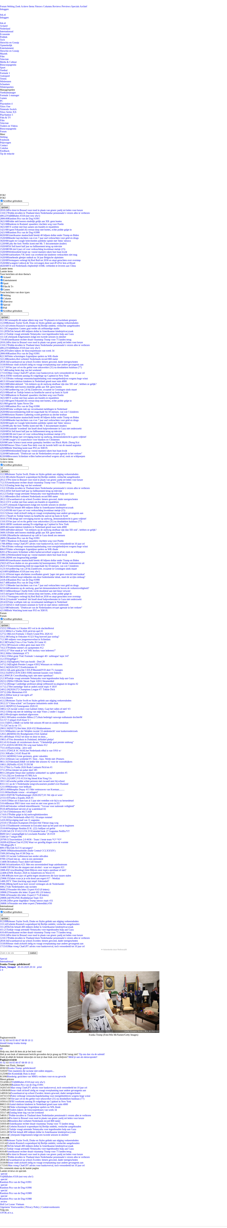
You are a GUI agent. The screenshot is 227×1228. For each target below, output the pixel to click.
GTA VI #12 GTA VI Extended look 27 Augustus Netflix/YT (35, 831)
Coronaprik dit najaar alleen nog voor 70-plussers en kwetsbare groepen (38, 320)
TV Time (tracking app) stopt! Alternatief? (24, 881)
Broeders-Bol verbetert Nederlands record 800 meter (29, 359)
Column (7, 298)
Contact (4, 145)
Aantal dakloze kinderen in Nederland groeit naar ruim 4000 (33, 381)
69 (1, 1048)
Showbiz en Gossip (9, 42)
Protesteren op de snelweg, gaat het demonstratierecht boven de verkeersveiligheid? (44, 588)
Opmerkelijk (6, 45)
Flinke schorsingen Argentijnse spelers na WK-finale (29, 356)
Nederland (5, 28)
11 (32, 1040)
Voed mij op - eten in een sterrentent (21, 859)
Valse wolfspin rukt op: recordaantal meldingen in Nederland (33, 409)
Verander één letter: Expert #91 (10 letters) (25, 892)
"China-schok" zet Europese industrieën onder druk (29, 703)
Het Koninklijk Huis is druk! (22, 1073)
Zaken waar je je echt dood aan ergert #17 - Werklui (30, 878)
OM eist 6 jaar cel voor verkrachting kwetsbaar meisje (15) (32, 249)
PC (1, 101)
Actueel (4, 26)
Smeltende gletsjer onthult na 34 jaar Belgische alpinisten (31, 257)
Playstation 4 (6, 103)
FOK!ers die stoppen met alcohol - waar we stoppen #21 (32, 867)
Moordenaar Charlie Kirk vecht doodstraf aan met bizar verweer (35, 591)
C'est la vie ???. (11, 725)
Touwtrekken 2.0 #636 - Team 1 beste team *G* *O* (30, 839)
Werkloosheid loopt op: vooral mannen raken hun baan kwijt (33, 252)
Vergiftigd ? (9, 659)
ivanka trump (20, 1043)
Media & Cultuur (8, 62)
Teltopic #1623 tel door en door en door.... (24, 736)
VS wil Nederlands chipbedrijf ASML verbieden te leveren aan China (38, 265)
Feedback (4, 151)
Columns (47, 6)
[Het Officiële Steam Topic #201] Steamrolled (27, 681)
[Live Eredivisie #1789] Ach (18, 775)
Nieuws (38, 6)
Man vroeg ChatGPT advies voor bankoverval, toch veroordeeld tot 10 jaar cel (42, 373)
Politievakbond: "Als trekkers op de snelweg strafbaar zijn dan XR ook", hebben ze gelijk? (48, 384)
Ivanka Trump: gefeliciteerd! (22, 1068)
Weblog (11, 6)
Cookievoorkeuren (50, 1207)
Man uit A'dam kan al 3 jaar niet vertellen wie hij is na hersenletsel (37, 800)
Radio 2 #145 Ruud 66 (15, 753)
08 (23, 1040)
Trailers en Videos (9, 126)
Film (2, 56)
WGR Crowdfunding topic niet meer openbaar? (26, 675)
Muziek (3, 53)
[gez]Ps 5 (8, 845)
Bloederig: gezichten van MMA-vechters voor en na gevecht (36, 1076)
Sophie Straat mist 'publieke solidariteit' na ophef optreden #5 (33, 772)
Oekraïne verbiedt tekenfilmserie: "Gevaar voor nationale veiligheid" (37, 806)
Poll (5, 307)
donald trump (6, 1043)
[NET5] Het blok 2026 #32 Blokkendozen (25, 728)
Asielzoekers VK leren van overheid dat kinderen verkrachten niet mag (38, 254)
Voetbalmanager (8, 92)
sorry (6, 697)
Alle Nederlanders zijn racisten (18, 886)
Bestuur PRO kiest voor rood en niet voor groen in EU (30, 803)
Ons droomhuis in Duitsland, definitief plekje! (27, 739)
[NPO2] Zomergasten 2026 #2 (19, 706)
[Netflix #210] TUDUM (16, 764)
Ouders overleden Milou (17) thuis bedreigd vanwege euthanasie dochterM (41, 717)
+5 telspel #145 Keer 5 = (15, 720)
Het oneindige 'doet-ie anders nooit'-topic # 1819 (28, 686)
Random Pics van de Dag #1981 (20, 582)
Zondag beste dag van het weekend (20, 370)
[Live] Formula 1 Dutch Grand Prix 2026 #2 (26, 634)
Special (6, 304)
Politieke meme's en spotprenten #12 (22, 647)
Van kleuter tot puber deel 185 (18, 770)
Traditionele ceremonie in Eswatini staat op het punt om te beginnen (37, 825)
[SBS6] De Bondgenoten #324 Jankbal (23, 734)
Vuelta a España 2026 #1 (17, 797)
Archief (83, 6)
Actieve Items (27, 6)
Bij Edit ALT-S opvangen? (16, 848)
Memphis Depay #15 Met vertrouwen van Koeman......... (32, 789)
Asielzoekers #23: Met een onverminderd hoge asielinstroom (33, 864)
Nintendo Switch (8, 109)
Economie (5, 34)
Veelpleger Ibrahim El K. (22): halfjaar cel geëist (27, 828)
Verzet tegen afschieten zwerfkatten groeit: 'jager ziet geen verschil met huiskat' (42, 574)
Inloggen (4, 9)
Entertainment (7, 48)
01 (1, 1040)
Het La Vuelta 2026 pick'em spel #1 (21, 631)
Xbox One (5, 106)
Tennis (3, 78)
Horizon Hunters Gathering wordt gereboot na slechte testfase (33, 414)
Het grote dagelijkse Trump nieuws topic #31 (26, 900)
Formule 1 (5, 73)
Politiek (3, 37)
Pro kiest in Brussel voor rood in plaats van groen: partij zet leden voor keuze (41, 210)
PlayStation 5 (6, 114)
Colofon (4, 148)
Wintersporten (7, 87)
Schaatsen (5, 84)
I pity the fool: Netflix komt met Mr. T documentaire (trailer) (33, 243)
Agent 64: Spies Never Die (16, 403)
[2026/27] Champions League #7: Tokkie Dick (27, 689)
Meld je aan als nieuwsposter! (82, 1057)
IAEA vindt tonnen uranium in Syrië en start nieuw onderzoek (34, 605)
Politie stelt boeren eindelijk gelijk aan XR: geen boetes (31, 221)
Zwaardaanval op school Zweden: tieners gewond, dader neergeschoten (39, 361)
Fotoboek (4, 139)
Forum (3, 6)
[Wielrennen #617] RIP (16, 811)
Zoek (17, 6)
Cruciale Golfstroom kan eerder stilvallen (24, 856)
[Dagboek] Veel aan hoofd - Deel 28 (22, 661)
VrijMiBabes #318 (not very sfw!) (20, 215)
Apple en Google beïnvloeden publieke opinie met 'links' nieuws (35, 240)
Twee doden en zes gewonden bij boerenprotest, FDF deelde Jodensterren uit (42, 563)
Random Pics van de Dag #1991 (20, 218)
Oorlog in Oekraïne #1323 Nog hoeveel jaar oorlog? (29, 636)
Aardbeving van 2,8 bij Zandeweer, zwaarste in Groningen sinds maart (38, 389)
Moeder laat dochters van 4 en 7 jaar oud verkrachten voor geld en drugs (39, 238)
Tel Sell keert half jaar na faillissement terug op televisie (31, 246)
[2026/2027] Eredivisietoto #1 (18, 667)
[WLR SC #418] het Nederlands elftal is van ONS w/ (30, 750)
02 (4, 1040)
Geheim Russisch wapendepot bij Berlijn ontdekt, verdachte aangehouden (40, 325)
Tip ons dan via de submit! (92, 1054)
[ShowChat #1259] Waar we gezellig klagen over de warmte (34, 842)
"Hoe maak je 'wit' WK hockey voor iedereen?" (28, 650)
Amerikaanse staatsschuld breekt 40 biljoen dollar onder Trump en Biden (39, 235)
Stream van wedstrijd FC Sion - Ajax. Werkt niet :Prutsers (32, 759)
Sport (2, 67)
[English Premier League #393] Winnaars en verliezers (31, 664)
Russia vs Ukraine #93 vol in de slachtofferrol (27, 628)
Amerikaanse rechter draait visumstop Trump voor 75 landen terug (35, 339)
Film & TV (5, 117)
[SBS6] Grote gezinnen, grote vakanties (24, 756)
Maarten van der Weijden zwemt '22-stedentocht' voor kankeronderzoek (39, 731)
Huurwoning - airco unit (16, 747)
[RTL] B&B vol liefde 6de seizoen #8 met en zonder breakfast (34, 722)
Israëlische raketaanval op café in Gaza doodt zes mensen (32, 535)
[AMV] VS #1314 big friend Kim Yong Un (26, 778)
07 (20, 1040)
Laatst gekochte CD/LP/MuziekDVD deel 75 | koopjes (31, 670)
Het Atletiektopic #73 (14, 653)
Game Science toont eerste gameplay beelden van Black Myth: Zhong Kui (39, 442)
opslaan (4, 207)
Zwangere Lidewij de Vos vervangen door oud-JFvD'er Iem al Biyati (37, 263)
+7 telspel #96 (11, 836)
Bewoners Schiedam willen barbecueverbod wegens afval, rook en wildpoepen (42, 456)
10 (29, 1040)
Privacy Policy (32, 1207)
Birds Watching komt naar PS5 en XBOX (24, 448)
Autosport (5, 76)
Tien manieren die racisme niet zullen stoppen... (31, 1071)
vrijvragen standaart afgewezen (19, 714)
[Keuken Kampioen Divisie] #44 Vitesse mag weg (29, 822)
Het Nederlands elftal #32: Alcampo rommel (26, 817)
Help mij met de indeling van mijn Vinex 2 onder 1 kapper (32, 711)
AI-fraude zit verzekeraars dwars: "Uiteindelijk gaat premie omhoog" (37, 742)
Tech (2, 39)
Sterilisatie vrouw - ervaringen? (19, 792)
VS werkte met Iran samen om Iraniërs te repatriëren (29, 227)
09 (26, 1040)
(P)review (8, 301)
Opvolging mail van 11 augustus (20, 820)
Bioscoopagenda (8, 64)
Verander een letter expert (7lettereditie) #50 (26, 903)
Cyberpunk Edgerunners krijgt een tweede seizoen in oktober (33, 336)
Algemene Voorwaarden (12, 1207)
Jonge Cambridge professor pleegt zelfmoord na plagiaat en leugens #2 (39, 684)
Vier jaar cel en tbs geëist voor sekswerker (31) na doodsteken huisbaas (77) (41, 367)
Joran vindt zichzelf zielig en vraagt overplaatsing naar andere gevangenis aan (41, 364)
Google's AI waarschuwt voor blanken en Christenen (30, 439)
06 (16, 1040)
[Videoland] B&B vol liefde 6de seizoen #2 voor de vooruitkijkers (36, 761)
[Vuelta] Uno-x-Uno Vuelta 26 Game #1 (23, 642)
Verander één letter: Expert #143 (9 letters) (24, 889)
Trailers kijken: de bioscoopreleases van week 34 (27, 350)
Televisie (4, 59)
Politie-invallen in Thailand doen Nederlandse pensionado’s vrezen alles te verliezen (45, 213)
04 (10, 1040)
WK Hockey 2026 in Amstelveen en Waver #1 (27, 873)
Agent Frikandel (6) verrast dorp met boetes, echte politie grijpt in (36, 229)
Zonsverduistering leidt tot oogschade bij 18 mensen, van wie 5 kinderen (39, 412)
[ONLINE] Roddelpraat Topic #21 (21, 898)
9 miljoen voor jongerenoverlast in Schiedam (25, 639)
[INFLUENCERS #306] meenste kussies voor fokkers (30, 672)
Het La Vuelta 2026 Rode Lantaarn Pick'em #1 (26, 767)
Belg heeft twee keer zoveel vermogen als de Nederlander (32, 884)
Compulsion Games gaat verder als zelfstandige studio (29, 328)
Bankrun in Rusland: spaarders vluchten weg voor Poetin (32, 224)
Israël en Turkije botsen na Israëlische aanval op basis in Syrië (34, 392)
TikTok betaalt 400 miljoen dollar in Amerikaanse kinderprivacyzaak (36, 331)
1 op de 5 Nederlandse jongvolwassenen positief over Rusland (34, 784)
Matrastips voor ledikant (15, 786)
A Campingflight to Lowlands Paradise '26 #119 (27, 834)
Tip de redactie (7, 153)
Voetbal (3, 70)
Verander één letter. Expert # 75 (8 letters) (24, 895)
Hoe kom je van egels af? (16, 695)
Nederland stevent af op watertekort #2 (23, 809)
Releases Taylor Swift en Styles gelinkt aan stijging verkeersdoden (35, 700)
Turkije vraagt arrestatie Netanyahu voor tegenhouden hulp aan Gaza (37, 334)
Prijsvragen (5, 142)
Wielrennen (5, 81)
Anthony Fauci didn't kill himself (20, 861)
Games (3, 98)
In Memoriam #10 (13, 692)
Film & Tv (8, 286)
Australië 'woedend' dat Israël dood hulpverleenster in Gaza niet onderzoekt (41, 428)
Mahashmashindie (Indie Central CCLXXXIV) (27, 850)
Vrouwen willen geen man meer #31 (22, 645)
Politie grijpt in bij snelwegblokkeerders (24, 814)
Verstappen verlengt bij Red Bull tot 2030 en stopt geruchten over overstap (40, 260)
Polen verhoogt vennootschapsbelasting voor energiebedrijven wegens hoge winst (44, 378)
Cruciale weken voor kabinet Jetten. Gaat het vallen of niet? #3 (35, 709)
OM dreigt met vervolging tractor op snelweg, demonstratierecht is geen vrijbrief (43, 437)
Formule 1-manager (9, 95)
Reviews (57, 6)
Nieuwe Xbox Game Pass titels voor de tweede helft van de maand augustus (40, 445)
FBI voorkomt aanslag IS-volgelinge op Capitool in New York (34, 375)
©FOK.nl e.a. (6, 1212)
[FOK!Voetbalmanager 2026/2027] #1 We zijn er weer (31, 795)
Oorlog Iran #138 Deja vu (16, 853)
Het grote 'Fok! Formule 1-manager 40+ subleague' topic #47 (34, 656)
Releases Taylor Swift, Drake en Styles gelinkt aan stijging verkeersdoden (39, 323)
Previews (66, 6)
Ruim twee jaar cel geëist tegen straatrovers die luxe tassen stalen (35, 875)
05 (13, 1040)
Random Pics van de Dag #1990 (20, 232)
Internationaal (6, 31)
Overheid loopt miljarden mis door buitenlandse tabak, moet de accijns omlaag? (42, 577)
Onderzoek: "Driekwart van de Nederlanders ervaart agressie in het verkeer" (41, 453)
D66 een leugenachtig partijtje (18, 557)
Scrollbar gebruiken (12, 201)
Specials (75, 6)
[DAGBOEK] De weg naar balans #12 (23, 745)
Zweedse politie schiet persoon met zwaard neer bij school (32, 781)
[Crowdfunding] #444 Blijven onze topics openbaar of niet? (33, 870)
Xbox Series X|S (8, 112)
